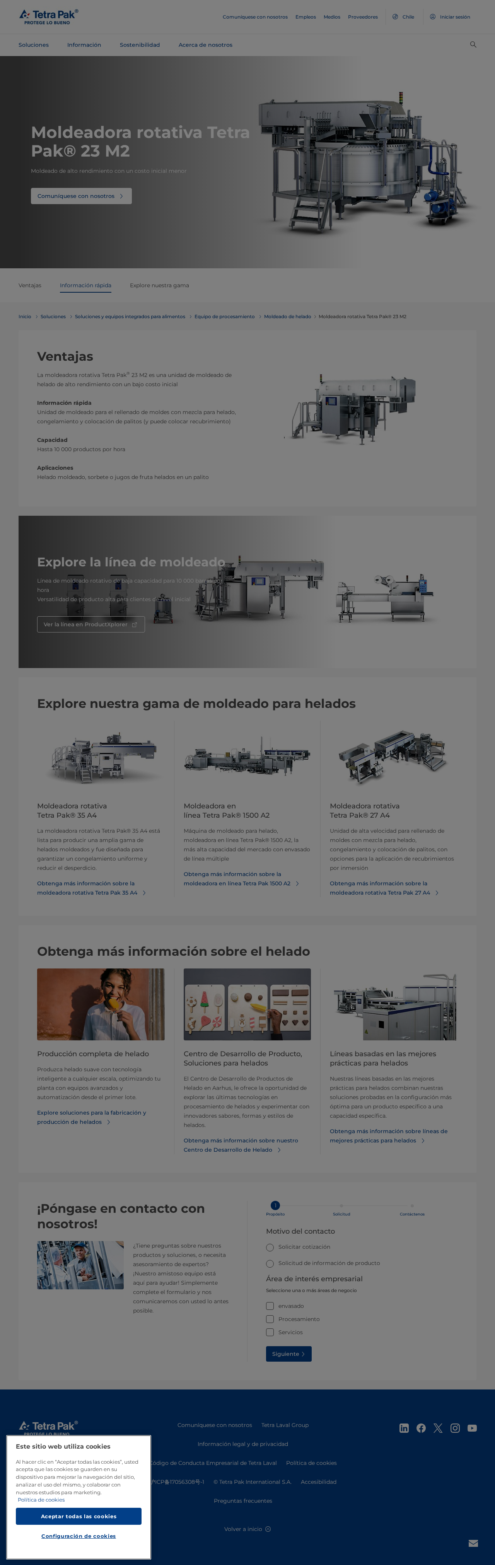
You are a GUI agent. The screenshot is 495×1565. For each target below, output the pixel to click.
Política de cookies (41, 1500)
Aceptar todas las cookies (78, 1516)
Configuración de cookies (78, 1536)
